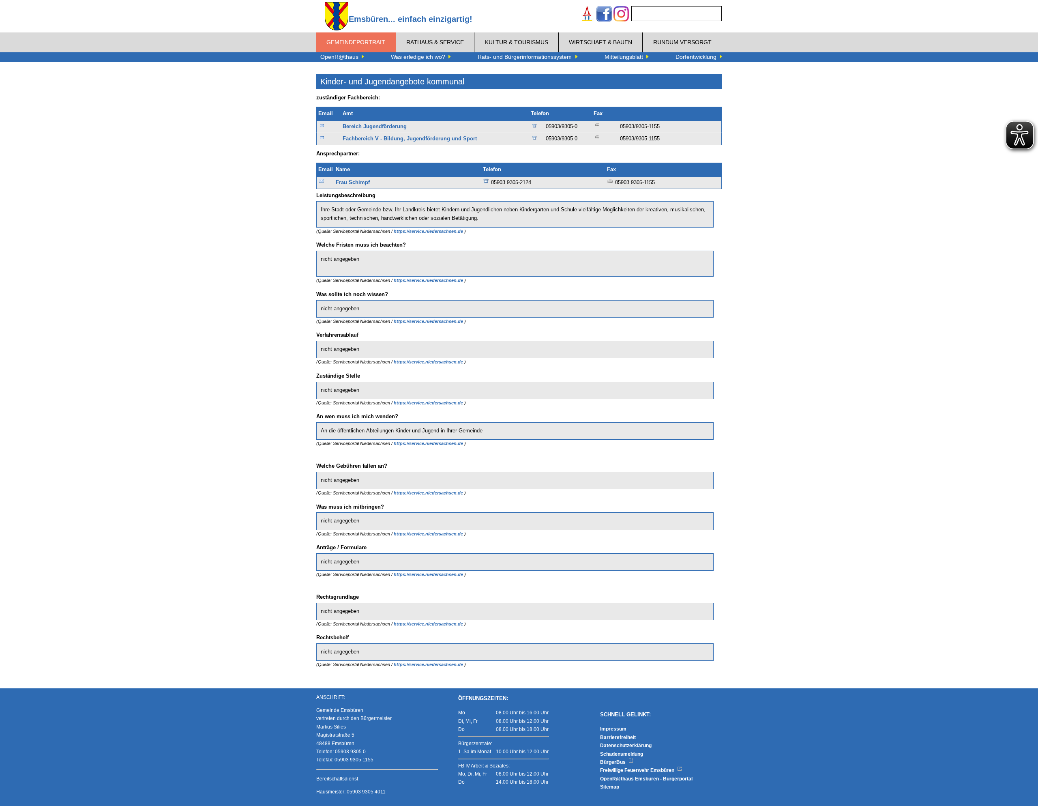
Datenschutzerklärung (626, 745)
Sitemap (609, 787)
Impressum (613, 729)
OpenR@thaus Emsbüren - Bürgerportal (646, 779)
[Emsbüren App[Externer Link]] (587, 15)
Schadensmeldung (621, 754)
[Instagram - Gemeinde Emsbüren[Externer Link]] (621, 15)
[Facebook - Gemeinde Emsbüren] (604, 15)
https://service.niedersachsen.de (429, 231)
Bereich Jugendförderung (375, 126)
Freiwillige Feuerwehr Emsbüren (638, 770)
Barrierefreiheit (618, 737)
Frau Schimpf (353, 182)
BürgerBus (613, 762)
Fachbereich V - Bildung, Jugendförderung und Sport (410, 139)
